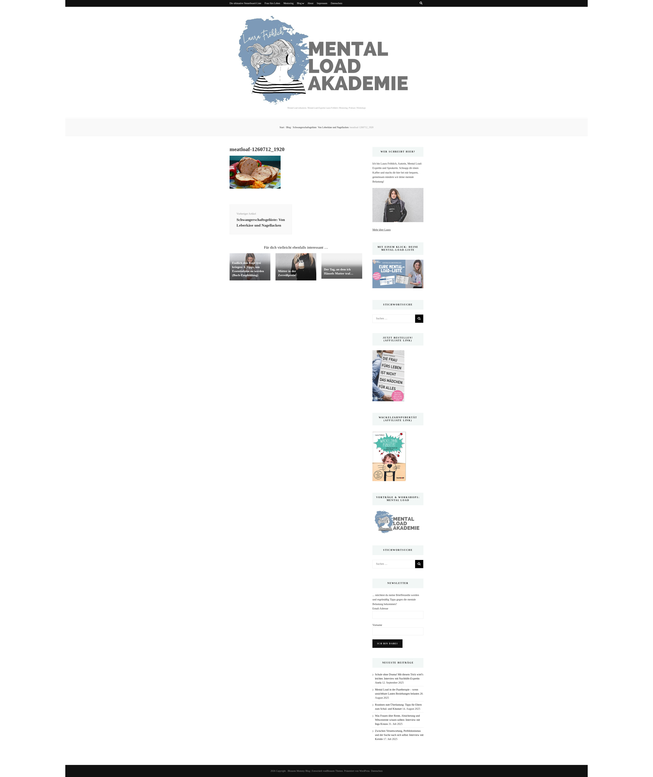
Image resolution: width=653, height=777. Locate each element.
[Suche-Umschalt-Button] (421, 3)
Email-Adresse (380, 608)
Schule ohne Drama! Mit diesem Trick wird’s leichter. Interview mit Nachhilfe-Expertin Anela (399, 678)
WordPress (364, 771)
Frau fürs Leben (272, 3)
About (310, 3)
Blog (299, 3)
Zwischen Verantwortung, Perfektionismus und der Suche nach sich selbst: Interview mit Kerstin (399, 734)
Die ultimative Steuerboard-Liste (245, 3)
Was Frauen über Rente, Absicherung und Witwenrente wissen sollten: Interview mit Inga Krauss (397, 719)
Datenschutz (336, 3)
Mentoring (288, 3)
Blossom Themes (334, 771)
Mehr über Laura (381, 229)
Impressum (322, 3)
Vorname (377, 625)
